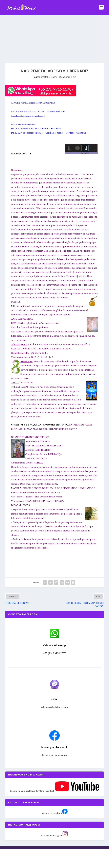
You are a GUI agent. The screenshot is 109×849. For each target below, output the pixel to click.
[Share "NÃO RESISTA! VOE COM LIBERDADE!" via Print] (73, 582)
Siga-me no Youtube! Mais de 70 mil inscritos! (32, 791)
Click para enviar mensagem (54, 755)
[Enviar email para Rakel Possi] (54, 691)
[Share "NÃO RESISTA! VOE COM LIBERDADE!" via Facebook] (45, 582)
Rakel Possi (50, 77)
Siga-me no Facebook (52, 813)
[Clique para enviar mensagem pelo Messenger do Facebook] (54, 740)
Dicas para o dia (67, 77)
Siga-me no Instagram (51, 835)
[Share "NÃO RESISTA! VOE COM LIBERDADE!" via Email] (67, 582)
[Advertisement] (54, 36)
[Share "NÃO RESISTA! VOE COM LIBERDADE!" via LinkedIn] (62, 582)
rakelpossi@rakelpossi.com (54, 707)
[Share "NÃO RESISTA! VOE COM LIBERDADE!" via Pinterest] (56, 582)
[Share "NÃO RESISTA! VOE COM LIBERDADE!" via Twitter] (50, 582)
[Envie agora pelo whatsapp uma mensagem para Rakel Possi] (54, 638)
